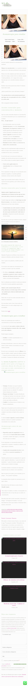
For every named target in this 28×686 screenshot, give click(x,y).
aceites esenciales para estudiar (14, 509)
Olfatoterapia (8, 41)
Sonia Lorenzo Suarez (9, 39)
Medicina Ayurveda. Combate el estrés (14, 604)
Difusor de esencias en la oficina (14, 580)
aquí (9, 311)
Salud (13, 41)
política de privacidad (11, 628)
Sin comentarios (21, 41)
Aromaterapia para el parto (14, 556)
